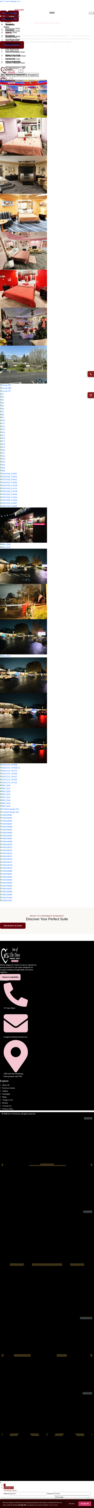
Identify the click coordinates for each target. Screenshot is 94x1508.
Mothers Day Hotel (13, 44)
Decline (72, 1504)
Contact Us (10, 59)
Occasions (10, 25)
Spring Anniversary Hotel (15, 56)
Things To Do (7, 1100)
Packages (9, 19)
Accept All (85, 1504)
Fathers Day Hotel (12, 48)
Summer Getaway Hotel (15, 52)
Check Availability (13, 62)
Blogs (4, 1097)
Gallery (8, 22)
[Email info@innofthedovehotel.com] (91, 395)
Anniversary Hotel (12, 29)
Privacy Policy (7, 1109)
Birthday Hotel (11, 32)
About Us (9, 13)
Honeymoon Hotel (12, 36)
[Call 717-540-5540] (91, 374)
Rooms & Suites (12, 16)
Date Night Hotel (12, 40)
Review (5, 1103)
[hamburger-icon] (91, 13)
